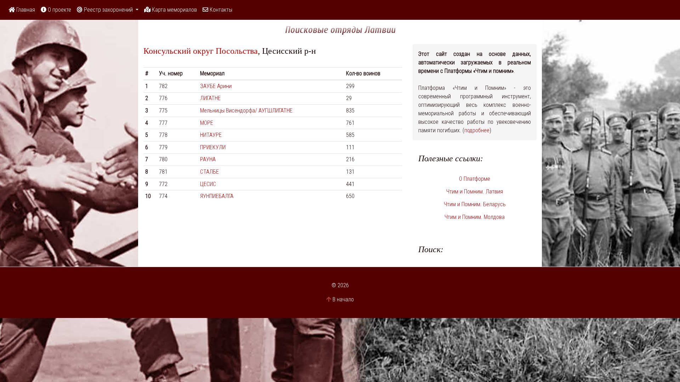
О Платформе (474, 178)
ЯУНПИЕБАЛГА (216, 196)
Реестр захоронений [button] (108, 9)
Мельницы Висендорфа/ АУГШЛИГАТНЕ (246, 110)
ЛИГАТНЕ (210, 98)
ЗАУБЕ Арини (216, 86)
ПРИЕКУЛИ (213, 147)
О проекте (58, 9)
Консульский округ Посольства (200, 51)
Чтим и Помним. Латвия (474, 191)
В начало (343, 299)
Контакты (220, 9)
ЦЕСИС (208, 184)
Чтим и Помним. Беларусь (475, 204)
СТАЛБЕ (209, 171)
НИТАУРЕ (211, 135)
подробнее (476, 130)
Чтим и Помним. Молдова (474, 217)
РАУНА (208, 159)
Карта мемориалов (174, 9)
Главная (25, 9)
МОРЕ (206, 123)
